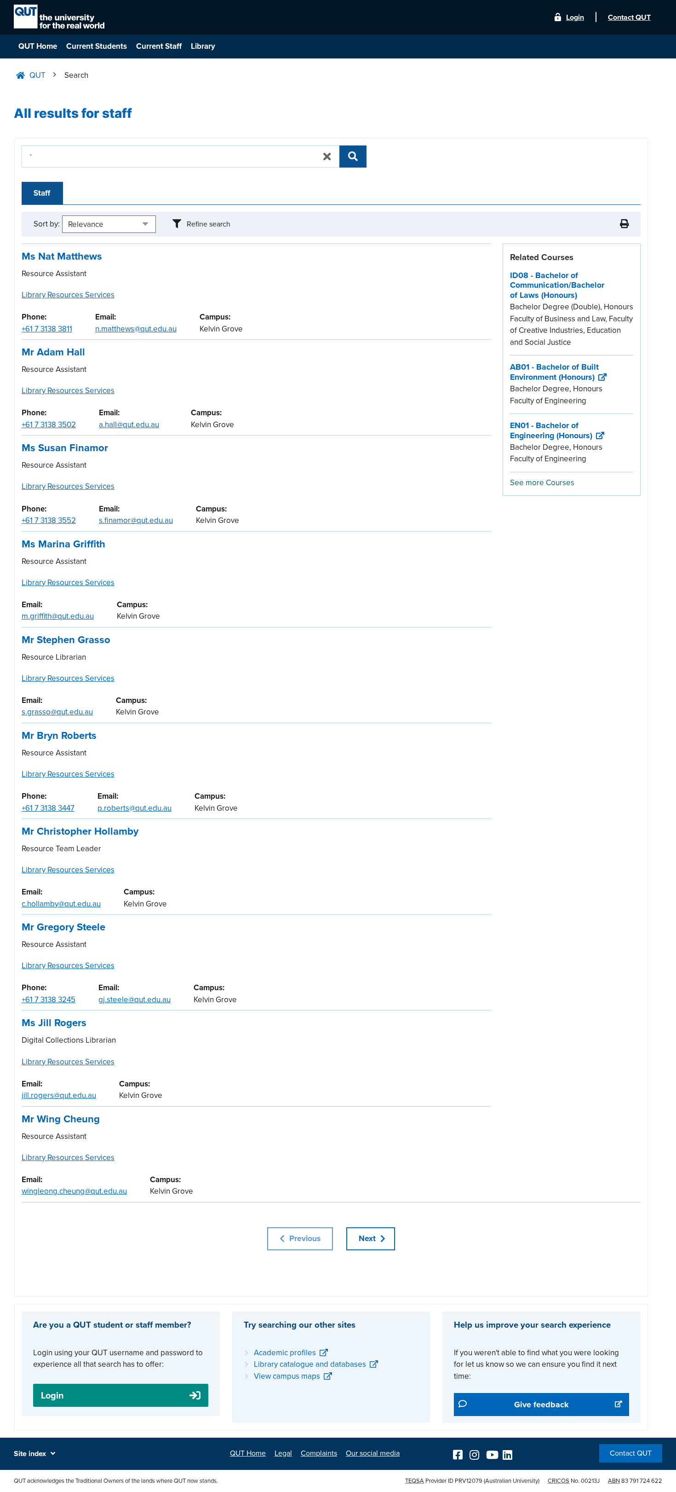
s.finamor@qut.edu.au (136, 520)
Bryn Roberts (59, 736)
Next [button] (368, 1238)
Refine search (208, 224)
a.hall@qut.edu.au (129, 425)
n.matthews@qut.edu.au (136, 329)
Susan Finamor (65, 448)
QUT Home (37, 46)
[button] (624, 224)
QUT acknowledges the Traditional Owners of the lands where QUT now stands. (116, 1481)
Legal (283, 1453)
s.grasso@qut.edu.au (57, 712)
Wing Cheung (61, 1119)
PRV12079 (468, 1481)
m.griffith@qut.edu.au (58, 616)
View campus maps (287, 1376)
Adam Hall (53, 352)
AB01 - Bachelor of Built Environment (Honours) (554, 372)
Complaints (319, 1453)
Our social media (373, 1453)
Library (203, 46)
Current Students (96, 46)
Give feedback (547, 1404)
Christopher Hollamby (80, 831)
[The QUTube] (491, 1453)
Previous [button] (304, 1238)
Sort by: (47, 224)
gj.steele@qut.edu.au (134, 999)
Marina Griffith (63, 544)
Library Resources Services (68, 295)
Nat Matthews (62, 256)
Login (575, 17)
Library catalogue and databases (310, 1364)
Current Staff (159, 46)
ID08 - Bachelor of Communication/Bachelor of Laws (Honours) (557, 285)
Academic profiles (285, 1353)
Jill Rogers (54, 1023)
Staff (42, 193)
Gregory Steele (63, 927)
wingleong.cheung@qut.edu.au (74, 1191)
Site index (30, 1453)
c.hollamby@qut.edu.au (61, 904)
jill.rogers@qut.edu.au (59, 1095)
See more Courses (542, 483)
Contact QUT (631, 1453)
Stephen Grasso (66, 640)
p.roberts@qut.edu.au (134, 808)
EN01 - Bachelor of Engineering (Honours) (551, 430)
